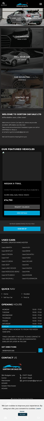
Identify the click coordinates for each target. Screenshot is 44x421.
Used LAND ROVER (9, 268)
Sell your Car (8, 297)
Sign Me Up (22, 229)
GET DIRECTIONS (9, 347)
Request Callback (22, 207)
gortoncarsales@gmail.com (32, 381)
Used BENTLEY (7, 251)
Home (6, 294)
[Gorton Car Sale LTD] (22, 5)
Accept (22, 414)
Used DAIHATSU (28, 254)
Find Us (26, 297)
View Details (22, 213)
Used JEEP (6, 265)
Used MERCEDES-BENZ (10, 272)
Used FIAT (5, 258)
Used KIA (25, 265)
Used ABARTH (7, 247)
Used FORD (26, 258)
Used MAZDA (27, 268)
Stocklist (27, 294)
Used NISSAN (27, 275)
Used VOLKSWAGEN (29, 278)
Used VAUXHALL (8, 278)
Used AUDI (26, 247)
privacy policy (29, 398)
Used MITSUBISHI (8, 275)
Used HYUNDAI (7, 261)
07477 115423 (27, 375)
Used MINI (26, 272)
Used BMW (26, 251)
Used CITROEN (7, 254)
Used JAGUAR (27, 261)
